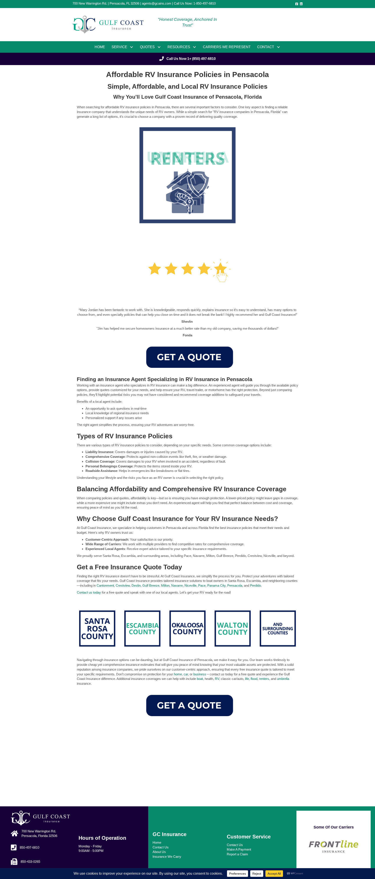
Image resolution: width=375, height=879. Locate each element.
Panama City (216, 585)
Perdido (255, 585)
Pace (202, 585)
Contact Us (161, 847)
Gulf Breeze (150, 585)
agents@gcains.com (156, 3)
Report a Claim (237, 854)
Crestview (123, 585)
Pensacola (234, 585)
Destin (136, 585)
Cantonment (105, 585)
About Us (159, 852)
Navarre (177, 585)
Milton (165, 585)
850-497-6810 (29, 847)
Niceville (190, 585)
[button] (131, 47)
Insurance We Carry (167, 856)
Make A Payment (239, 849)
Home (157, 842)
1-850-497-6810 (204, 3)
